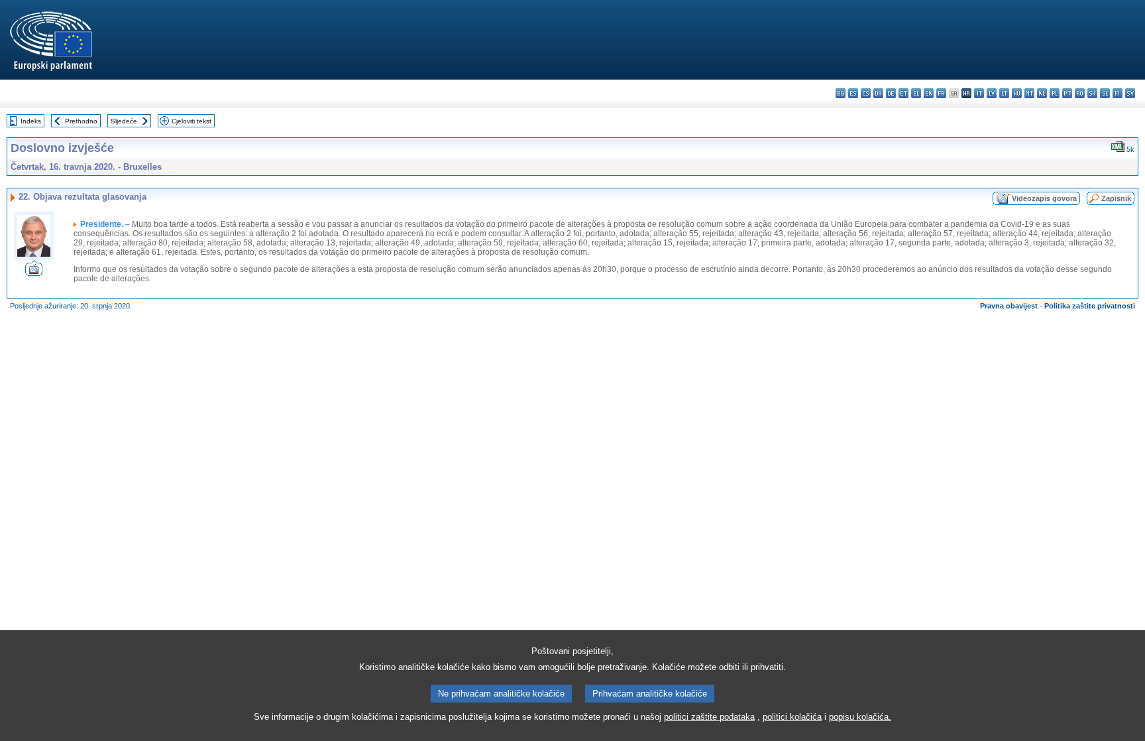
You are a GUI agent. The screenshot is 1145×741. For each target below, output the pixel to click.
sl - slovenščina (1105, 93)
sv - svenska (1130, 93)
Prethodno (81, 121)
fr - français (941, 93)
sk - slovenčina (1092, 93)
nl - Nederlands (1042, 93)
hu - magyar (1017, 93)
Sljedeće (124, 121)
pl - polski (1055, 93)
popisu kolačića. (860, 717)
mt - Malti (1029, 93)
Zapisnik (1116, 198)
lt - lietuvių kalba (1004, 93)
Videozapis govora (1044, 198)
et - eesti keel (903, 93)
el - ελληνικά (916, 93)
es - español (853, 93)
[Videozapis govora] (33, 272)
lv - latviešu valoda (992, 93)
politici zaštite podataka (709, 717)
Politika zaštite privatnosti (1089, 306)
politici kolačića (792, 717)
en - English (929, 93)
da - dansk (878, 93)
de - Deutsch (891, 93)
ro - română (1080, 93)
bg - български (840, 93)
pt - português (1067, 93)
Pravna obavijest (1009, 306)
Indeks (31, 121)
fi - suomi (1117, 93)
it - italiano (979, 93)
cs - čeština (866, 93)
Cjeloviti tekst (191, 121)
